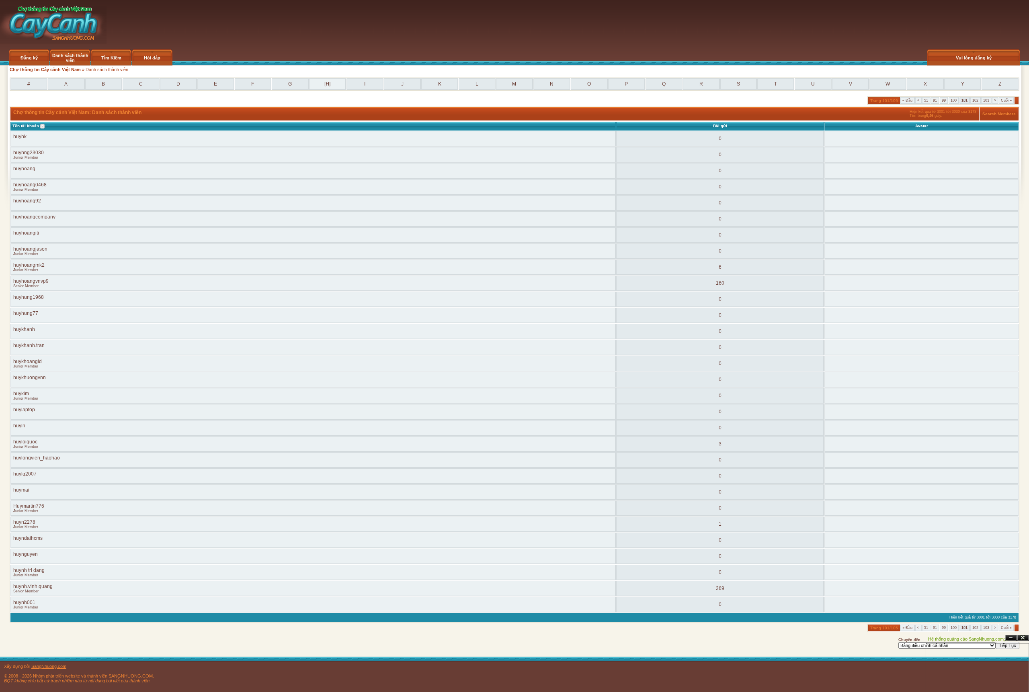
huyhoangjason (30, 249)
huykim (21, 393)
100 (954, 100)
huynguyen (25, 554)
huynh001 (24, 602)
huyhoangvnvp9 (31, 281)
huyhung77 (25, 313)
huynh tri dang (29, 570)
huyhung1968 (28, 297)
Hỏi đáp (152, 57)
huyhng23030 (28, 152)
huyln (19, 426)
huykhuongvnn (29, 377)
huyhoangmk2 (29, 265)
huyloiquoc (25, 442)
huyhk (20, 136)
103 (986, 100)
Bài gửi (720, 126)
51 (926, 100)
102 (975, 100)
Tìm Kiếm (111, 57)
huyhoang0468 (30, 185)
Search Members (999, 114)
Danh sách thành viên (70, 58)
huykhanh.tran (29, 345)
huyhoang (24, 168)
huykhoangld (27, 361)
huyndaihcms (28, 538)
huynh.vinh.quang (33, 586)
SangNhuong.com (48, 666)
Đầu (907, 100)
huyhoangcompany (34, 217)
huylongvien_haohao (36, 458)
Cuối (1006, 100)
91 (935, 100)
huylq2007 (25, 474)
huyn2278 (24, 522)
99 (944, 100)
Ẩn (1011, 638)
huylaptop (24, 409)
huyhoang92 (27, 201)
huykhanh (24, 329)
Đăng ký (29, 57)
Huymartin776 (28, 506)
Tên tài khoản (25, 126)
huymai (21, 490)
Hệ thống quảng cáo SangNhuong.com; (966, 639)
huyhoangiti (26, 233)
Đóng (1023, 638)
